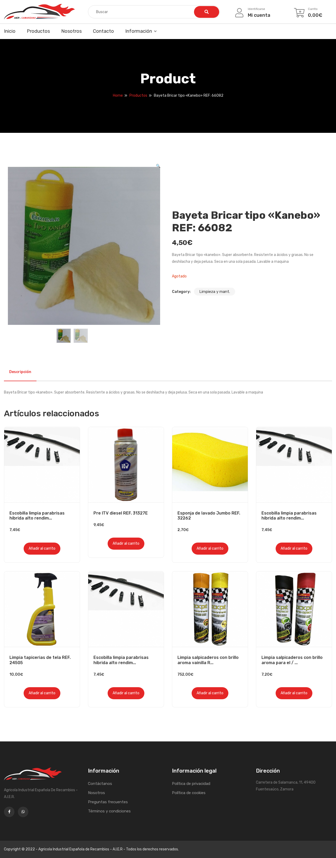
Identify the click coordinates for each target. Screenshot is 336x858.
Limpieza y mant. (214, 291)
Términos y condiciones (109, 811)
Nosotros (71, 31)
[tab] (20, 372)
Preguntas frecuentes (108, 802)
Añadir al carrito (42, 548)
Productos (38, 31)
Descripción (20, 372)
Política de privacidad (191, 783)
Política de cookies (189, 792)
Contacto (103, 31)
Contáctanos (100, 783)
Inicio (9, 31)
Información (138, 31)
